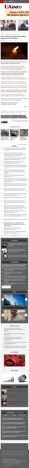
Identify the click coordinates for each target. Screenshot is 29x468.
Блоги (14, 387)
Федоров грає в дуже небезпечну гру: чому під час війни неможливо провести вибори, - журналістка (17, 244)
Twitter (9, 104)
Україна (2, 115)
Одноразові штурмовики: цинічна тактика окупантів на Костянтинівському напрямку (17, 390)
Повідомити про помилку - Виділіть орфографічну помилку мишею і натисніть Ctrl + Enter (14, 112)
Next (27, 26)
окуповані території (5, 117)
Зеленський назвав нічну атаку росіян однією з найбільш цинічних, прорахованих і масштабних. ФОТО (14, 306)
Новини (14, 146)
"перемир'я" (18, 100)
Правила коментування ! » (22, 144)
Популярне (20, 412)
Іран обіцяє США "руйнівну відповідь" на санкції (15, 197)
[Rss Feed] (5, 2)
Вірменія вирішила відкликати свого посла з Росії (15, 219)
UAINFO (26, 107)
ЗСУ (24, 115)
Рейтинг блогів (21, 454)
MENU (1, 1)
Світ (25, 451)
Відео (5, 454)
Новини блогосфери (16, 34)
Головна (3, 451)
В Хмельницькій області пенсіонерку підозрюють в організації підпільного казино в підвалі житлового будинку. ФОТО (16, 180)
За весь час (22, 415)
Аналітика (14, 240)
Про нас (3, 463)
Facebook (4, 104)
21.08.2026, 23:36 (7, 348)
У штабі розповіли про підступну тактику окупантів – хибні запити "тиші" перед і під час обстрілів (5, 140)
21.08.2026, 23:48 (7, 344)
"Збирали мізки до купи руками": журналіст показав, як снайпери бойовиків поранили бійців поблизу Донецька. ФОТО (14, 73)
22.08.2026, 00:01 (7, 340)
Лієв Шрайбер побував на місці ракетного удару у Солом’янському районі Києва (14, 322)
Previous (1, 26)
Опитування (14, 262)
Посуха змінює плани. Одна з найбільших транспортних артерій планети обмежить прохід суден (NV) (14, 329)
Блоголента (17, 454)
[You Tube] (11, 2)
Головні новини (8, 451)
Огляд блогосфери (10, 454)
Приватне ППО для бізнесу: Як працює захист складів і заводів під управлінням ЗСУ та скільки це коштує (17, 250)
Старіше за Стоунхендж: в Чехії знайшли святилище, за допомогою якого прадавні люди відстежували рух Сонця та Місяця (15, 154)
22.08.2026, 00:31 (7, 335)
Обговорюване (10, 412)
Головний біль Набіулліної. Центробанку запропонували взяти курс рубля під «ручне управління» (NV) (13, 338)
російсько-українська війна (17, 115)
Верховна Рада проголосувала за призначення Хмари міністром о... (8, 28)
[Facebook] (7, 2)
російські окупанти (13, 117)
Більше (14, 235)
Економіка (22, 451)
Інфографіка (14, 370)
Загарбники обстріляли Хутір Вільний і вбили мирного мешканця (23, 140)
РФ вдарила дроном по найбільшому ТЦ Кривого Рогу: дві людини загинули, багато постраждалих (14, 224)
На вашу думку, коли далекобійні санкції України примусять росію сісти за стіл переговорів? (14, 265)
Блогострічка (14, 326)
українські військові (23, 117)
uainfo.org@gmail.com (18, 463)
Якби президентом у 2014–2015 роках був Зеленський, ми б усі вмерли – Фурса (14, 90)
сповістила (21, 66)
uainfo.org (15, 460)
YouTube (14, 104)
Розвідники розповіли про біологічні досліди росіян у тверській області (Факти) (15, 343)
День (6, 415)
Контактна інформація (9, 463)
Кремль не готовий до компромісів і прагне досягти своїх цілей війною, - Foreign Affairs (17, 256)
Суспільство (18, 451)
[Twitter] (9, 2)
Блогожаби (14, 352)
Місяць (14, 415)
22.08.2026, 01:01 (7, 331)
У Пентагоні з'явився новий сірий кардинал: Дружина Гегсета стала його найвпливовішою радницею (14, 172)
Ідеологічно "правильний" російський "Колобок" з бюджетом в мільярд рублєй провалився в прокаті (17, 402)
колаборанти (7, 115)
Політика (13, 451)
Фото (14, 292)
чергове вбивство (7, 86)
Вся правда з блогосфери (6, 34)
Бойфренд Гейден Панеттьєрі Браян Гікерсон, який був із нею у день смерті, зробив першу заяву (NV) (15, 347)
